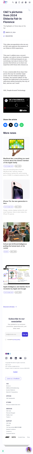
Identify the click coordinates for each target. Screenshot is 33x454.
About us (8, 386)
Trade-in (8, 417)
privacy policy (16, 339)
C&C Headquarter (10, 398)
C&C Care (8, 411)
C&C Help (8, 423)
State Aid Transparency (12, 392)
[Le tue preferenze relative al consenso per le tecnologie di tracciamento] (3, 451)
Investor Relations (10, 390)
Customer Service (10, 433)
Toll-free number (13, 427)
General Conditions (11, 429)
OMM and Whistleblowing (12, 388)
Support (8, 425)
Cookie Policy (21, 437)
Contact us (9, 431)
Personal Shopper (10, 413)
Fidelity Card (9, 415)
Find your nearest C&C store (13, 404)
